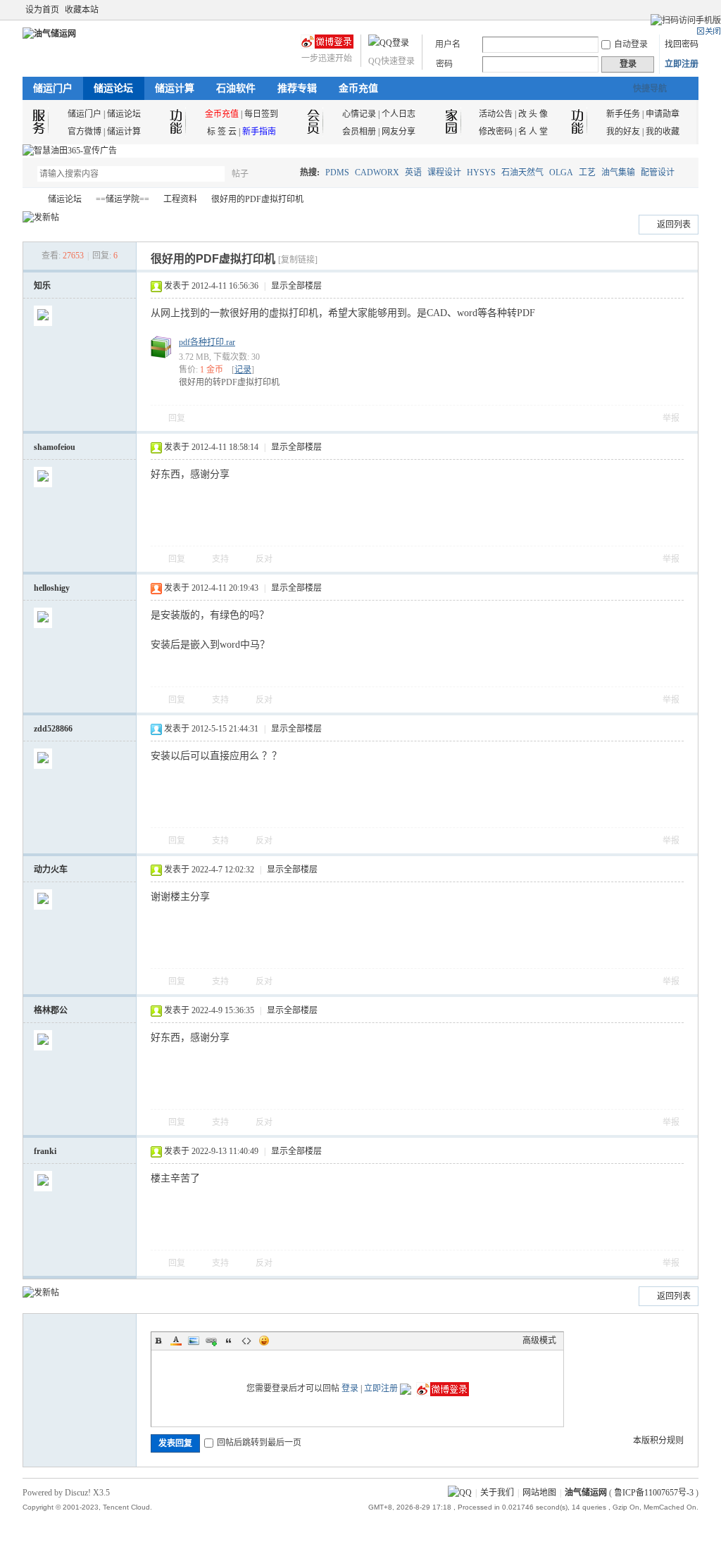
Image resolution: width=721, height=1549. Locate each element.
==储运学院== (122, 199)
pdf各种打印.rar (207, 342)
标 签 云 (222, 132)
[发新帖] (41, 217)
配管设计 (658, 172)
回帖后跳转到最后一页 (259, 1443)
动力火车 (51, 869)
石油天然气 (522, 172)
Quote (229, 1341)
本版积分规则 (658, 1440)
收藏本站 (82, 10)
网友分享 (398, 132)
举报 (671, 418)
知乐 (42, 286)
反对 (264, 559)
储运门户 (53, 88)
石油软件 (236, 88)
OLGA (561, 172)
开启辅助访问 (678, 10)
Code (246, 1341)
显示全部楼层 (296, 286)
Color (176, 1341)
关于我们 (497, 1493)
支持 (221, 559)
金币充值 (358, 88)
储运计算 (174, 88)
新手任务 (623, 114)
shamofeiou (54, 447)
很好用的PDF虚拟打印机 (257, 199)
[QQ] (460, 1493)
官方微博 (84, 132)
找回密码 (681, 44)
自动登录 (631, 44)
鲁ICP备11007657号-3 (654, 1493)
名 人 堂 (533, 132)
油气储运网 (28, 199)
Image (194, 1341)
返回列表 (674, 225)
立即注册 (681, 64)
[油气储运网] (49, 34)
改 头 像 (533, 114)
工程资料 (180, 199)
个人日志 (398, 114)
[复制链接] (298, 260)
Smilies (264, 1341)
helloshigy (52, 588)
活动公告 (496, 114)
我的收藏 (662, 132)
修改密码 (496, 132)
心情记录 (359, 114)
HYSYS (481, 172)
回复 (176, 418)
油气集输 (618, 172)
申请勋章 (662, 114)
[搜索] (281, 173)
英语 (413, 172)
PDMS (337, 172)
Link (211, 1341)
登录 (349, 1388)
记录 (242, 370)
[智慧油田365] (70, 151)
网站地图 (539, 1493)
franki (45, 1151)
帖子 (240, 174)
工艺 (587, 172)
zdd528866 (53, 729)
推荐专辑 (297, 88)
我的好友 (623, 132)
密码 (444, 64)
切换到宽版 (690, 10)
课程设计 (444, 172)
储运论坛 (113, 88)
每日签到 (261, 114)
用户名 (447, 44)
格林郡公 (51, 1010)
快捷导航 (650, 89)
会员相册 (359, 132)
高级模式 (539, 1341)
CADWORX (377, 172)
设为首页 (42, 10)
